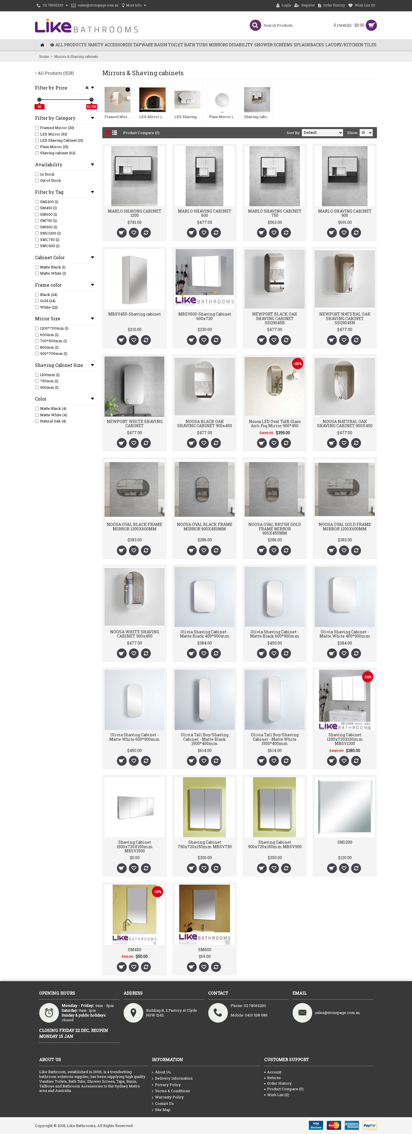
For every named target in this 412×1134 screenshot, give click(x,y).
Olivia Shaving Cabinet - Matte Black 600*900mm (274, 634)
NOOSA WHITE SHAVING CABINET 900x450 (134, 634)
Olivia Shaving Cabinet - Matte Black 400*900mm (205, 634)
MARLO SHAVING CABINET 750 (275, 213)
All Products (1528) (56, 73)
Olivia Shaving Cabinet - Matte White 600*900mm (134, 737)
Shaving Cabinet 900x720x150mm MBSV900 (275, 844)
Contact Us (164, 1103)
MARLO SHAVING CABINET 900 (345, 213)
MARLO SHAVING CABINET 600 (205, 213)
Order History (279, 1083)
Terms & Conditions (172, 1090)
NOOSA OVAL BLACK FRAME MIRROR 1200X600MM (134, 526)
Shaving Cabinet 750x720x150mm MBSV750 (205, 844)
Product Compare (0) (141, 132)
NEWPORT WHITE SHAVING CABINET (135, 423)
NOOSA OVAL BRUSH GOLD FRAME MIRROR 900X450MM (274, 529)
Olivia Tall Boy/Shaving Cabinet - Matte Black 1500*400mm (204, 739)
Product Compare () (285, 1088)
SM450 (134, 949)
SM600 (204, 949)
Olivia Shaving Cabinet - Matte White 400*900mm (345, 634)
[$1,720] (91, 100)
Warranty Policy (169, 1097)
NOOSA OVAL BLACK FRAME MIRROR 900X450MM (204, 526)
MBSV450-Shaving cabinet (134, 314)
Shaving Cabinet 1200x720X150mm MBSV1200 (345, 739)
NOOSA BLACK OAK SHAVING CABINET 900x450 (204, 423)
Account (274, 1072)
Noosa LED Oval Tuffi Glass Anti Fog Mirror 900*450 (275, 423)
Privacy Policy (168, 1084)
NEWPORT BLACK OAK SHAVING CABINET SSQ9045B (274, 318)
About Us (163, 1072)
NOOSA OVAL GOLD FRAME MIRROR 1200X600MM (345, 526)
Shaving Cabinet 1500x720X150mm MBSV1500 (135, 846)
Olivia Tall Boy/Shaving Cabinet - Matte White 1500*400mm (274, 739)
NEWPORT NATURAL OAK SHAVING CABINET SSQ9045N (345, 318)
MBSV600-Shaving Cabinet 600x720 (204, 316)
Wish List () (278, 1094)
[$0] (39, 100)
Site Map (162, 1109)
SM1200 (344, 842)
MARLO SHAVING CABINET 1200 (134, 213)
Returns (274, 1077)
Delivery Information (174, 1078)
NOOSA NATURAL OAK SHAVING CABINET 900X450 (344, 423)
